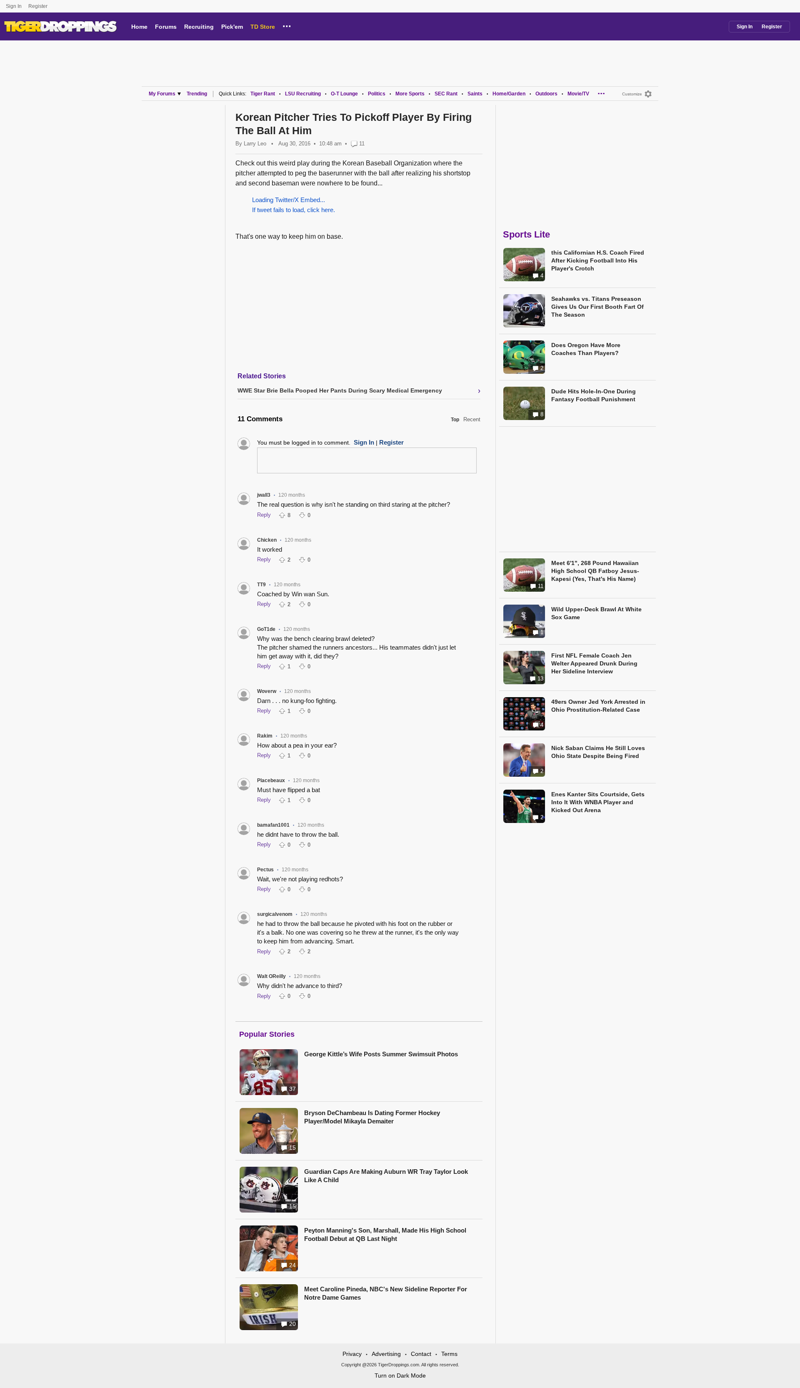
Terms (449, 1353)
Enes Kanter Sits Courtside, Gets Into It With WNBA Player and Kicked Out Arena (598, 802)
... (286, 25)
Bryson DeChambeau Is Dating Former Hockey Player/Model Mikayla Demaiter (372, 1117)
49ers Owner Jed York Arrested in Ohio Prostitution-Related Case (598, 705)
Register (38, 6)
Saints (475, 94)
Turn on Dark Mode (400, 1375)
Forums (166, 27)
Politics (376, 94)
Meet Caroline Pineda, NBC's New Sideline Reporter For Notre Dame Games (385, 1293)
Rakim (264, 736)
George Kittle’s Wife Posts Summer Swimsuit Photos (381, 1054)
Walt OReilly (271, 976)
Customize (632, 94)
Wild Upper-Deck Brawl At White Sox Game (596, 613)
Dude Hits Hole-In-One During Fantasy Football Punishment (593, 395)
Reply (264, 515)
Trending (197, 94)
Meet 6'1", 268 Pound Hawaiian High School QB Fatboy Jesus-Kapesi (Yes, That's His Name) (595, 571)
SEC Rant (446, 94)
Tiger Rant (262, 94)
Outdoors (546, 94)
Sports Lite (526, 234)
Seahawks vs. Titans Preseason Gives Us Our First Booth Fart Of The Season (597, 306)
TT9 (261, 585)
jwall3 (263, 495)
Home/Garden (508, 94)
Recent (471, 419)
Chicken (267, 540)
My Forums (162, 94)
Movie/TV (578, 94)
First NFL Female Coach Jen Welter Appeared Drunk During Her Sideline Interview (594, 663)
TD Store (262, 27)
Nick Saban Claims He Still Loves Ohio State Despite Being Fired (598, 752)
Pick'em (232, 27)
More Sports (410, 94)
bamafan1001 (273, 825)
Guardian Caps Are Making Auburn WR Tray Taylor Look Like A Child (386, 1175)
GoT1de (266, 629)
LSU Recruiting (303, 94)
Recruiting (199, 27)
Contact (421, 1353)
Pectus (265, 870)
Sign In (14, 6)
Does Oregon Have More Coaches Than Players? (585, 349)
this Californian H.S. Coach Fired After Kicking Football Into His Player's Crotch (597, 260)
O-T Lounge (344, 94)
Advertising (386, 1353)
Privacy (352, 1353)
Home (139, 27)
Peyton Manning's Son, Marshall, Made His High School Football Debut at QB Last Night (385, 1234)
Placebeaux (271, 780)
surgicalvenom (274, 914)
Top (455, 420)
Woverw (266, 691)
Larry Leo (255, 143)
